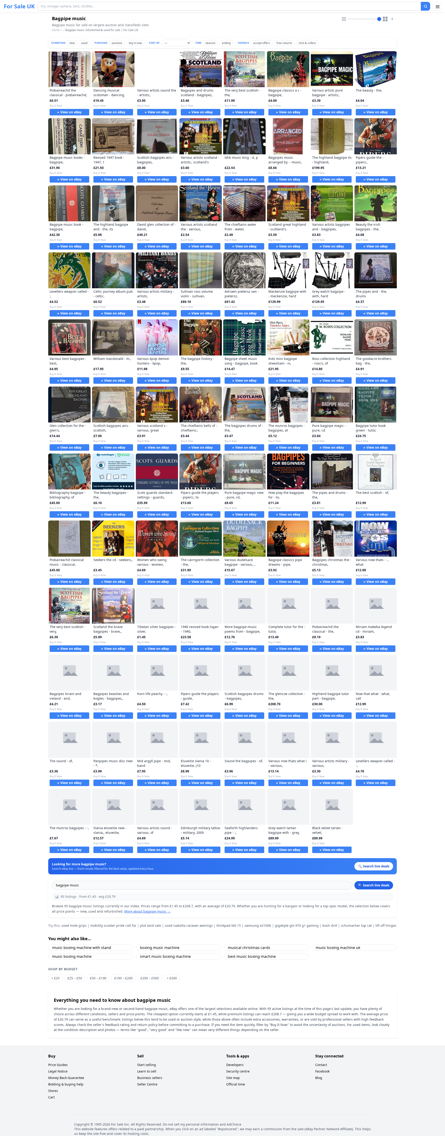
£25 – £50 (74, 978)
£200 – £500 (149, 978)
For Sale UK (19, 6)
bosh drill (329, 925)
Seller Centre (147, 1084)
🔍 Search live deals (373, 885)
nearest (210, 43)
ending (226, 43)
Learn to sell (146, 1071)
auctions (116, 43)
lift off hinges (385, 925)
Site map (233, 1078)
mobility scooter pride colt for (113, 925)
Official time (235, 1084)
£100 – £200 (123, 978)
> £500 (172, 978)
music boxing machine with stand (81, 947)
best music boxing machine (252, 956)
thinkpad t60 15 (228, 925)
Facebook (322, 1071)
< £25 (55, 978)
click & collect (307, 43)
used (84, 43)
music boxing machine (72, 956)
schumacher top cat (356, 925)
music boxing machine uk (338, 947)
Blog (318, 1078)
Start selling (146, 1065)
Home (56, 30)
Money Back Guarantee (66, 1078)
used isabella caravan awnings (189, 925)
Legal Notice (57, 1071)
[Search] (425, 6)
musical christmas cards (249, 947)
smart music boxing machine (165, 956)
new (72, 43)
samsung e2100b (258, 925)
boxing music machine (159, 947)
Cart (51, 1097)
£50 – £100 (98, 978)
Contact (321, 1065)
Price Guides (58, 1065)
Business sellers (149, 1078)
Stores (53, 1090)
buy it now (135, 43)
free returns (284, 43)
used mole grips (74, 925)
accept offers (261, 43)
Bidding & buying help (65, 1084)
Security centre (238, 1071)
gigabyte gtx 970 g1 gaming (297, 925)
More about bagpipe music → (147, 911)
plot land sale (150, 925)
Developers (235, 1065)
